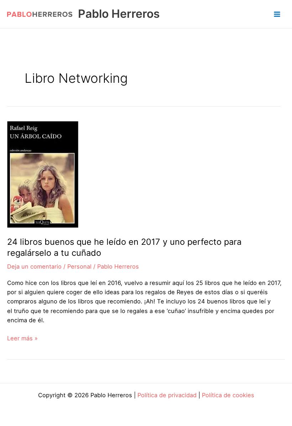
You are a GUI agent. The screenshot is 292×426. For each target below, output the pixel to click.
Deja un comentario (34, 266)
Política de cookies (228, 395)
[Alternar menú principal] (277, 14)
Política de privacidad (167, 395)
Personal (79, 266)
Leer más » (22, 338)
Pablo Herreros (119, 14)
